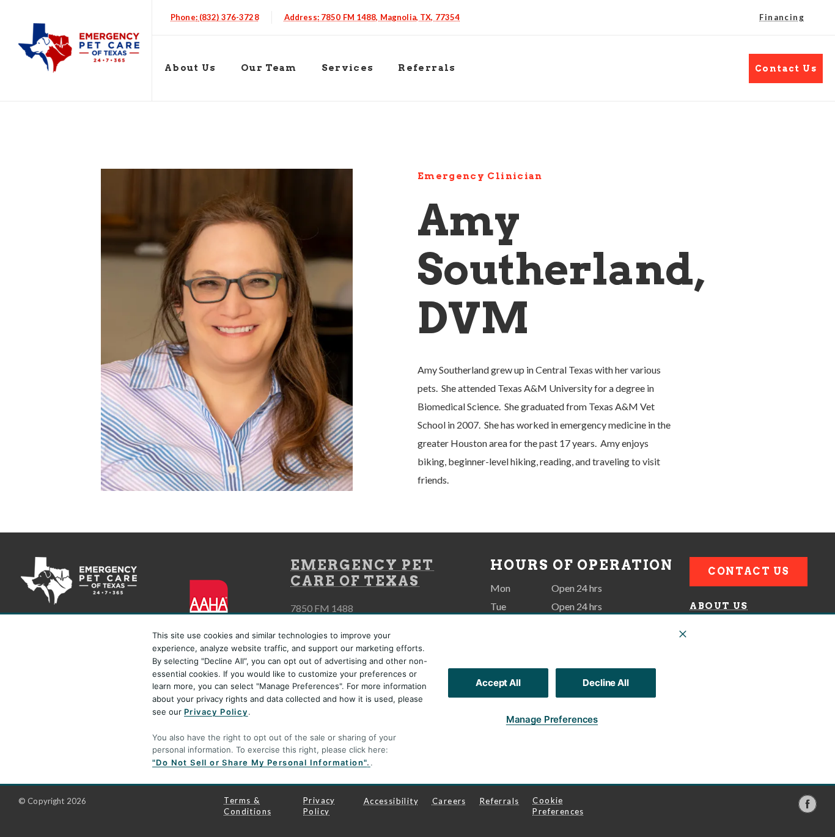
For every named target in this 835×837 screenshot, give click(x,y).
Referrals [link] (426, 67)
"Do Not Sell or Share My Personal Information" (259, 762)
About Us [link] (719, 605)
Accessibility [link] (391, 801)
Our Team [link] (269, 67)
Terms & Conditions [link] (247, 805)
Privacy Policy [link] (319, 805)
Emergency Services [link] (727, 729)
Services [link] (719, 665)
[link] (78, 48)
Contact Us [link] (786, 68)
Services (348, 67)
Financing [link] (781, 17)
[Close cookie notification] (682, 634)
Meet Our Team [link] (739, 635)
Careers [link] (449, 801)
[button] (218, 606)
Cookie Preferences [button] (558, 805)
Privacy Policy (216, 712)
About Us (190, 67)
